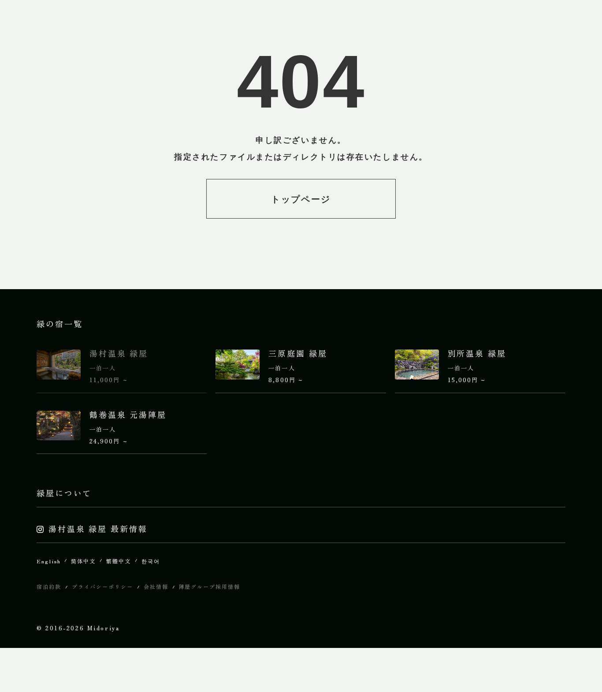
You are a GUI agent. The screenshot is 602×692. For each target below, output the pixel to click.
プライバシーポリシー (102, 586)
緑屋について (64, 493)
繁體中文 (118, 561)
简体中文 (83, 561)
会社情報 (156, 586)
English (48, 561)
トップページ (301, 199)
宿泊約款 (49, 586)
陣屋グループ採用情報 (209, 586)
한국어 (150, 561)
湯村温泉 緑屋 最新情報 (98, 528)
